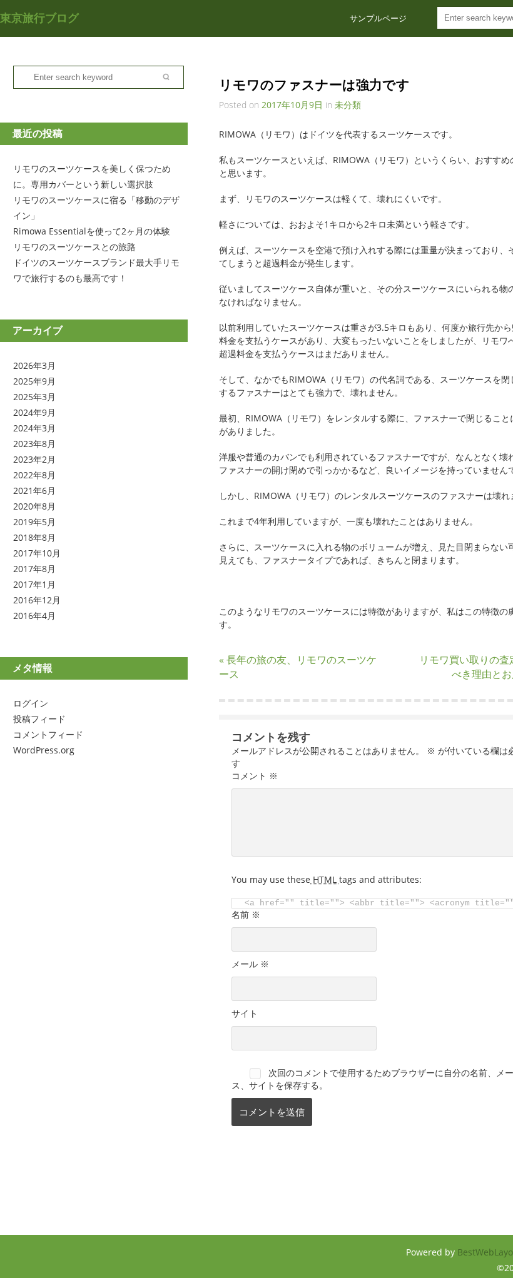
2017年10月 (37, 553)
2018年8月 (34, 537)
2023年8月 (34, 444)
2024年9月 (34, 412)
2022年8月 (34, 475)
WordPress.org (43, 750)
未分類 (348, 105)
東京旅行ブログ (39, 17)
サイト (244, 1013)
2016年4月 (34, 615)
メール (250, 964)
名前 (245, 914)
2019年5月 (34, 522)
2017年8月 (34, 569)
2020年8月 (34, 506)
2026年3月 (34, 365)
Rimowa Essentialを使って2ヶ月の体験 (91, 231)
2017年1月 (34, 584)
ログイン (30, 703)
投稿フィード (39, 719)
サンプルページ (378, 18)
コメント (254, 776)
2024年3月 (34, 428)
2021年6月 (34, 490)
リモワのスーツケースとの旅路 (74, 247)
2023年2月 (34, 459)
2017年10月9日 (292, 105)
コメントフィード (48, 734)
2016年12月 (37, 600)
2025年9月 (34, 381)
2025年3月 (34, 397)
